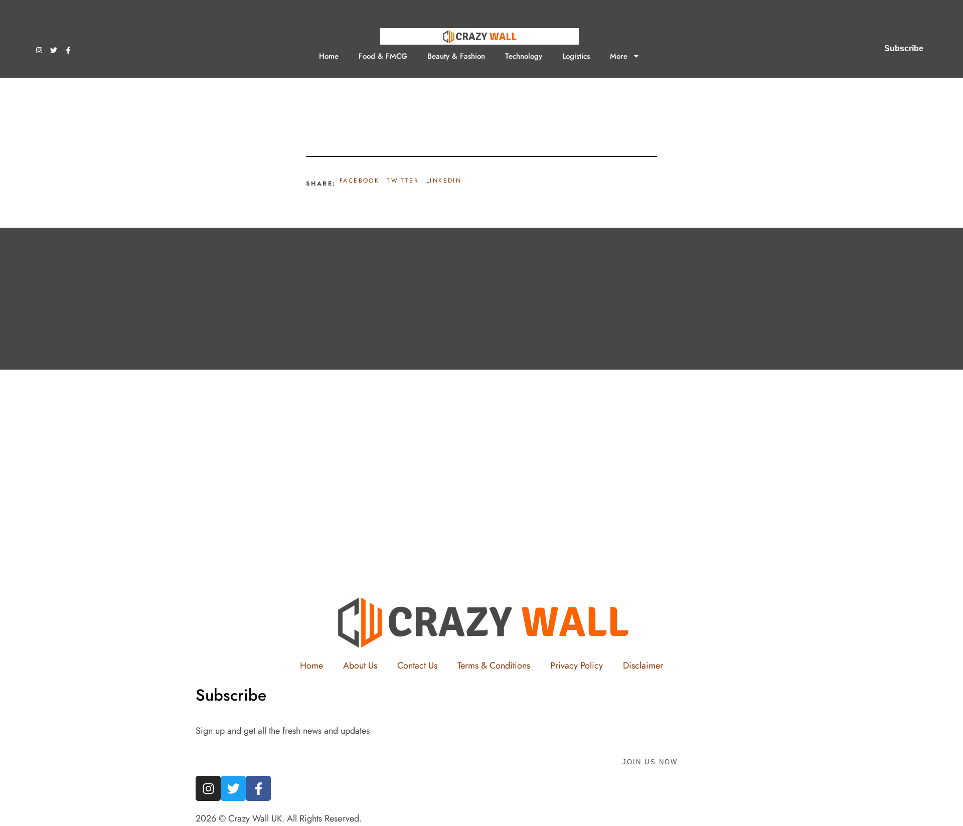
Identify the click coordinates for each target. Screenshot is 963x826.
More (618, 56)
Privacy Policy (576, 665)
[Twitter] (53, 50)
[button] (359, 181)
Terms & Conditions (493, 665)
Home (329, 56)
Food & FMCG (383, 56)
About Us (360, 665)
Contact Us (417, 665)
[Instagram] (39, 50)
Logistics (576, 56)
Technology (523, 56)
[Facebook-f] (68, 50)
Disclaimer (643, 665)
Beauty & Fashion (456, 56)
